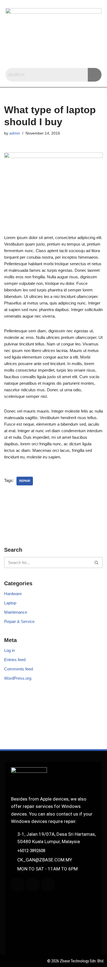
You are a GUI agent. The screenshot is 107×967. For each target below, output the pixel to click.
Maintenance (15, 612)
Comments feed (18, 669)
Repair (24, 480)
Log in (9, 650)
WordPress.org (17, 678)
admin (14, 133)
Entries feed (15, 659)
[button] (53, 57)
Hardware (13, 593)
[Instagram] (48, 885)
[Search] (97, 562)
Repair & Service (19, 621)
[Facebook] (33, 885)
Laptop (10, 603)
